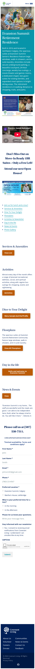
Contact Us (20, 645)
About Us (7, 638)
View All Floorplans (12, 348)
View (6, 396)
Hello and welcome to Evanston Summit (17, 372)
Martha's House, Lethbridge (15, 495)
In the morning (10, 506)
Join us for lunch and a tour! (16, 205)
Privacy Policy (8, 660)
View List (8, 253)
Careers (6, 645)
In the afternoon (11, 510)
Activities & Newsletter (14, 219)
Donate (6, 648)
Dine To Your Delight (13, 212)
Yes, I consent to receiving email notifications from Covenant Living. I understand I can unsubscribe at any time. (16, 531)
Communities (21, 638)
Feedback (19, 648)
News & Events (10, 226)
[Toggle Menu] (31, 3)
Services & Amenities (13, 208)
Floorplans (8, 215)
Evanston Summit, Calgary (15, 491)
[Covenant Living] (11, 630)
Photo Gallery (10, 229)
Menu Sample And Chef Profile (16, 316)
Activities (8, 293)
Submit (7, 554)
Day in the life (10, 222)
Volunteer (7, 642)
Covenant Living (14, 656)
